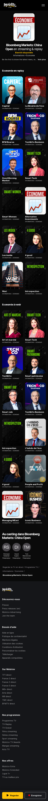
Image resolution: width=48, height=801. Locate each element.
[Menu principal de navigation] (43, 5)
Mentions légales (10, 640)
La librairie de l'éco (34, 106)
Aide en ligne (8, 632)
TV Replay (7, 724)
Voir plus (42, 59)
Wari (4, 291)
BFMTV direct (8, 703)
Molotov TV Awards (11, 742)
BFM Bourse (8, 142)
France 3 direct (9, 682)
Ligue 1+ (6, 773)
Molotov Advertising (11, 612)
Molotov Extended (10, 770)
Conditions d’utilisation (12, 647)
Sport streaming (9, 738)
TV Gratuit (7, 728)
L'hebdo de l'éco (33, 448)
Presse (5, 605)
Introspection (32, 291)
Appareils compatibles (12, 658)
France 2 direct (9, 678)
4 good (28, 255)
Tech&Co (7, 376)
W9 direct (6, 696)
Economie (30, 55)
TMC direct (7, 700)
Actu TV (6, 749)
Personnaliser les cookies (13, 650)
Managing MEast (10, 520)
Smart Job (7, 412)
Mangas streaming (10, 745)
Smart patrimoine (34, 376)
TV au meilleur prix (10, 777)
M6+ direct (7, 689)
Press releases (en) (11, 608)
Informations (18, 55)
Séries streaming (10, 735)
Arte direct (7, 693)
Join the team (8, 615)
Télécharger (7, 654)
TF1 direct (6, 675)
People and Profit (34, 484)
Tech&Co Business (34, 142)
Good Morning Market (9, 179)
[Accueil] (10, 5)
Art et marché (9, 340)
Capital (5, 106)
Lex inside (7, 255)
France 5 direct (9, 685)
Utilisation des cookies (12, 643)
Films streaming (9, 731)
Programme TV (9, 720)
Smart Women (9, 217)
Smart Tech (31, 178)
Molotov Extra (8, 766)
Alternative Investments (31, 218)
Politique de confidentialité (14, 636)
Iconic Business (33, 520)
